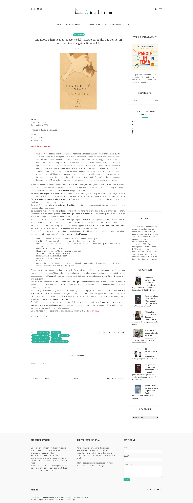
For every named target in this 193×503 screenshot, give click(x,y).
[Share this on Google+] (114, 332)
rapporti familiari (40, 341)
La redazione (94, 25)
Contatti (130, 25)
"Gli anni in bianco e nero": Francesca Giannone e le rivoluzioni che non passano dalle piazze (145, 318)
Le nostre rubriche (74, 25)
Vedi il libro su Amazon (40, 146)
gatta (54, 335)
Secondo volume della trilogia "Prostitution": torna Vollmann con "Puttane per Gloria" (145, 301)
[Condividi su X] (109, 332)
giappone (64, 335)
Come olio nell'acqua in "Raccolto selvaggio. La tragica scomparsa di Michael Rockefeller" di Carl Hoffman (143, 284)
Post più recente (42, 379)
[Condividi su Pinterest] (118, 332)
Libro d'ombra (93, 311)
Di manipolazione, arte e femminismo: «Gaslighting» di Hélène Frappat (144, 354)
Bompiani (56, 332)
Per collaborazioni (113, 25)
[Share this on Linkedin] (123, 332)
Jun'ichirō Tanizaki (40, 338)
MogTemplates (50, 497)
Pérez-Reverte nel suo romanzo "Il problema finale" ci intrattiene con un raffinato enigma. (145, 392)
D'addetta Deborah (40, 335)
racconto (56, 338)
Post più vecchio (114, 379)
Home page (78, 379)
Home (59, 25)
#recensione (79, 34)
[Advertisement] (145, 175)
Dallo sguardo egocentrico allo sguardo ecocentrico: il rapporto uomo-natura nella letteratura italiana (145, 337)
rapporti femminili (59, 341)
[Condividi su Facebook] (105, 332)
